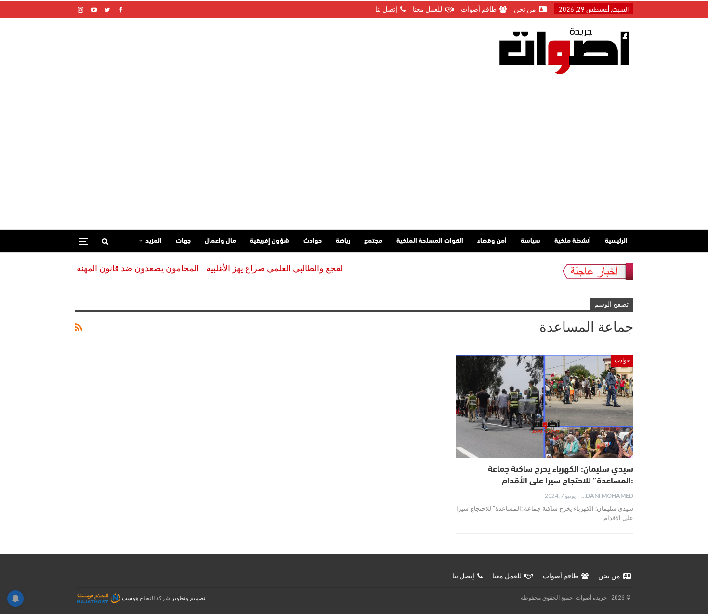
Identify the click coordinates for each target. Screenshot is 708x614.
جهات (183, 241)
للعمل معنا (427, 9)
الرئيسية (616, 241)
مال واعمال (220, 241)
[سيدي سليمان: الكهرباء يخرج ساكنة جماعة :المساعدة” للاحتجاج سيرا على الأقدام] (544, 406)
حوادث (312, 241)
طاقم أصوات (479, 9)
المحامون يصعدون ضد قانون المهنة (148, 268)
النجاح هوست (137, 598)
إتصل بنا (386, 9)
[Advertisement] (354, 147)
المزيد (153, 241)
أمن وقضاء (492, 241)
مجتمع (373, 241)
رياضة (343, 241)
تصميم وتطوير (188, 598)
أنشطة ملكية (572, 241)
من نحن (525, 9)
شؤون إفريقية (269, 241)
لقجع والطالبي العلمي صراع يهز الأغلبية (285, 268)
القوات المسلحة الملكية (429, 241)
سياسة (530, 241)
